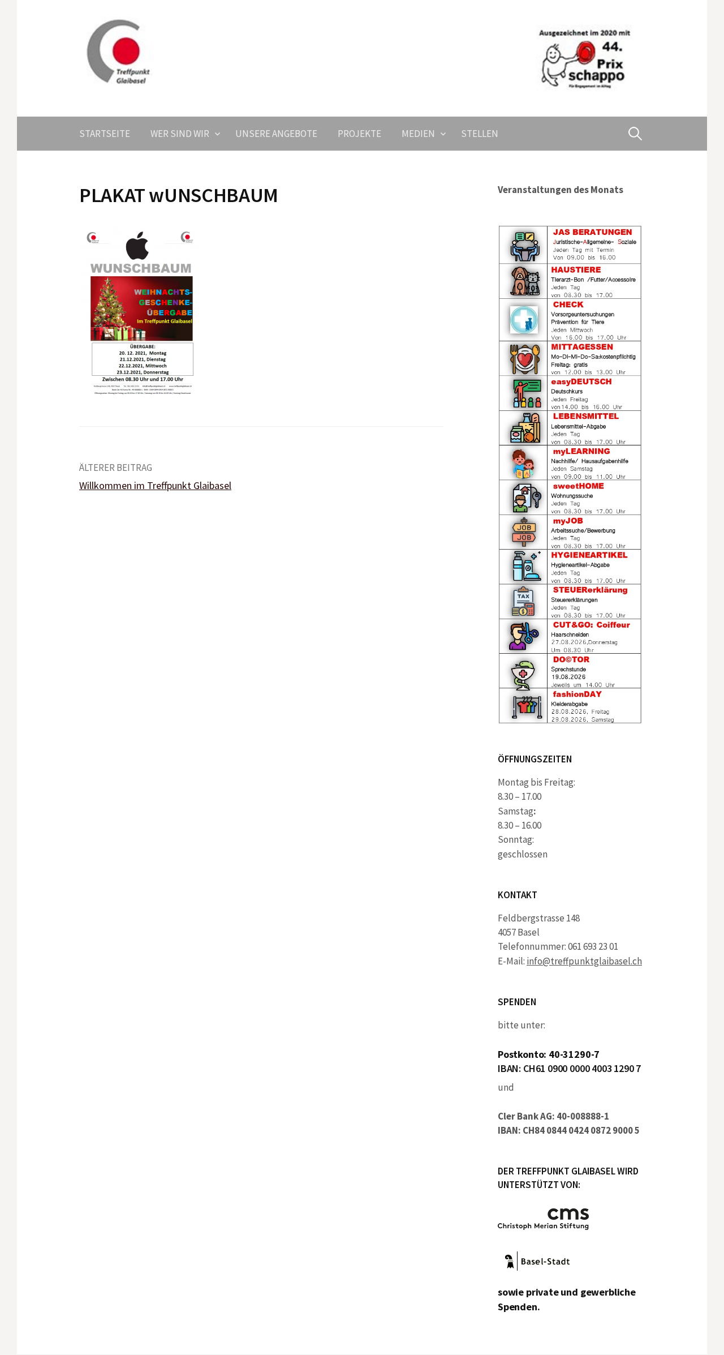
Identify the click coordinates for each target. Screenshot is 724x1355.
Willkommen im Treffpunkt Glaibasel (155, 485)
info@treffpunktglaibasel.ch (584, 961)
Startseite (104, 133)
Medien (418, 133)
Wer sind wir (179, 133)
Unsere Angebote (276, 133)
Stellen (479, 133)
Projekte (359, 133)
